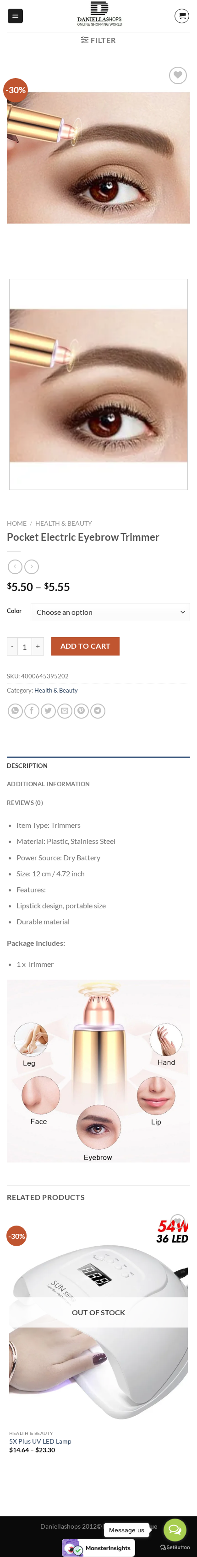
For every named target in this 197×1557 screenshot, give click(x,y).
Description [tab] (27, 765)
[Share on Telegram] (97, 711)
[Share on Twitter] (48, 711)
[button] (15, 16)
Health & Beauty (63, 523)
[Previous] (16, 256)
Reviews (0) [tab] (25, 802)
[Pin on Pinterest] (81, 711)
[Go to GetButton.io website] (175, 1548)
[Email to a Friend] (64, 711)
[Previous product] (31, 567)
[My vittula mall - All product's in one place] (98, 16)
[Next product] (15, 567)
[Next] (41, 256)
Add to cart (85, 646)
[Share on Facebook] (31, 711)
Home (17, 523)
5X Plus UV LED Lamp (40, 1441)
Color (14, 611)
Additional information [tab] (48, 784)
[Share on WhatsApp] (15, 711)
